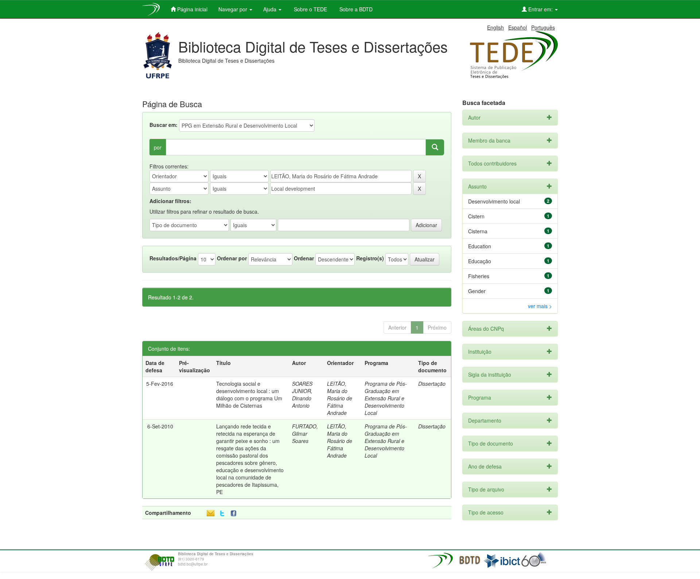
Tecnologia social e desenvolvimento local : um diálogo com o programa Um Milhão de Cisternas (249, 394)
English (495, 27)
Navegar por (233, 9)
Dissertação (432, 383)
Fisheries (478, 276)
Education (479, 246)
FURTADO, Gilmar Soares (305, 433)
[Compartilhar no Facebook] (235, 513)
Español (517, 27)
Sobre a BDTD (355, 9)
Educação (479, 261)
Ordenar (304, 258)
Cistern (476, 216)
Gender (477, 291)
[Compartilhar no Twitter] (222, 513)
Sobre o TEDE (309, 9)
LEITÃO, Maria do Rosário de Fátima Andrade (339, 398)
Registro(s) (370, 258)
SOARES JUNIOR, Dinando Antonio (302, 394)
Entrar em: (540, 9)
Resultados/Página (173, 258)
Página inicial (191, 9)
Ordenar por (232, 258)
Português (543, 27)
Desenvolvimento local (494, 201)
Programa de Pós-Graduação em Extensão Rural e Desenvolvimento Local (386, 398)
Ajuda (270, 9)
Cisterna (477, 231)
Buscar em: (163, 124)
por (158, 147)
